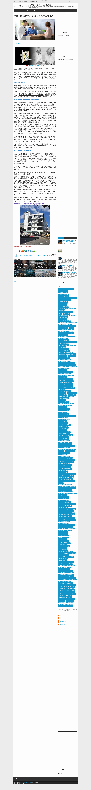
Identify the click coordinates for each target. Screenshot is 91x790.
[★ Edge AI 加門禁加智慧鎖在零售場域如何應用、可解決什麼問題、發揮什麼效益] (60, 243)
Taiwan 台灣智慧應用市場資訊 (63, 549)
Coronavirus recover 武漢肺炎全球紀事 (64, 359)
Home (16, 10)
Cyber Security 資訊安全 (62, 361)
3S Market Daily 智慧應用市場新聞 (64, 296)
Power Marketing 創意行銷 (63, 463)
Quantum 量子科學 (61, 475)
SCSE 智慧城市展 (61, 482)
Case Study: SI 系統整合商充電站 (64, 343)
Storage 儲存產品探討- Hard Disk (64, 535)
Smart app (60, 489)
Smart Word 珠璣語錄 (69, 526)
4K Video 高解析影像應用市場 (63, 301)
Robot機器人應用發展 (69, 479)
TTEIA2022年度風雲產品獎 (63, 560)
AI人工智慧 (60, 313)
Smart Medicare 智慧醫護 (62, 514)
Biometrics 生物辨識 (70, 329)
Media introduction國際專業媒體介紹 (64, 440)
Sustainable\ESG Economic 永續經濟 (64, 546)
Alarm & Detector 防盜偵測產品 (63, 315)
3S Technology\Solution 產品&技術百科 (64, 299)
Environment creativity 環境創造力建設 (64, 373)
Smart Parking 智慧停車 (68, 516)
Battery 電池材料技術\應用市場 (63, 327)
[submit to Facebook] (19, 251)
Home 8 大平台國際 (62, 389)
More (75, 1)
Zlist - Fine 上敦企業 (62, 597)
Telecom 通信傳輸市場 (72, 553)
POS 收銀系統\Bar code (62, 461)
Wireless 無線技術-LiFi (70, 572)
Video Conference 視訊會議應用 (68, 563)
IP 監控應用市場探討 (70, 403)
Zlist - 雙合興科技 (61, 593)
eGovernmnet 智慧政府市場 (72, 366)
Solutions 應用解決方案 (62, 528)
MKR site (25, 783)
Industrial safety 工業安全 (72, 394)
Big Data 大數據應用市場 (62, 329)
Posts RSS (70, 782)
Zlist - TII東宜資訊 (61, 604)
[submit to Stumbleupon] (25, 251)
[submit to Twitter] (21, 251)
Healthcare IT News (17, 43)
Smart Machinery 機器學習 (71, 512)
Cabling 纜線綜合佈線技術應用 (63, 336)
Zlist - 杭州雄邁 (66, 586)
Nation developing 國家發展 (65, 447)
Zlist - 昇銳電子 (61, 586)
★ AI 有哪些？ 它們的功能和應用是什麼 (68, 265)
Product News (69, 465)
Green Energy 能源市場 (62, 387)
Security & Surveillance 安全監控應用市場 (65, 484)
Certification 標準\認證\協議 (63, 345)
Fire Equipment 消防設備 (70, 380)
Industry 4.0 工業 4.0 (62, 396)
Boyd (66, 331)
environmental (72, 375)
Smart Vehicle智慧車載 (62, 526)
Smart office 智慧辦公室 (71, 514)
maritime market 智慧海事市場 (63, 417)
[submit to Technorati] (34, 251)
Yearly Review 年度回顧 (62, 579)
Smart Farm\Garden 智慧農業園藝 (64, 500)
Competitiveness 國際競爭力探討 (71, 354)
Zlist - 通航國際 (72, 590)
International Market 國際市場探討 (64, 401)
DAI (67, 361)
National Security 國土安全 (63, 449)
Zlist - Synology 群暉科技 (70, 602)
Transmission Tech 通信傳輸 (63, 558)
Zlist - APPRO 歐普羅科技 (68, 595)
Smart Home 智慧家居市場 (67, 505)
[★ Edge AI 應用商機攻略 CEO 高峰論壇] (60, 252)
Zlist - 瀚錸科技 (73, 593)
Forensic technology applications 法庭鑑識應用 (66, 384)
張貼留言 (15, 281)
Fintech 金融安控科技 (62, 380)
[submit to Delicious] (28, 251)
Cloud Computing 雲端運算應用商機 (64, 350)
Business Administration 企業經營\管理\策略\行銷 (66, 333)
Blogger (71, 610)
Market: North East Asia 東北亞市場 (64, 433)
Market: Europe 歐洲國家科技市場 (64, 428)
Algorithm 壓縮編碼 (72, 315)
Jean (60, 617)
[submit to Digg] (26, 251)
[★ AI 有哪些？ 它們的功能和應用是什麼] (60, 268)
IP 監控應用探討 (61, 405)
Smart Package (61, 516)
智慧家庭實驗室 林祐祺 (63, 621)
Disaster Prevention (73, 364)
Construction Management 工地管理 (64, 357)
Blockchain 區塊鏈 (61, 331)
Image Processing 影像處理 (63, 394)
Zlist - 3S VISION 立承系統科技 (71, 579)
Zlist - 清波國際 (66, 590)
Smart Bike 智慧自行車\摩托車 (67, 489)
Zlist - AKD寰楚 (61, 595)
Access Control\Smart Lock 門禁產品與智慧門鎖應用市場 (67, 308)
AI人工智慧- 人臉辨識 (66, 313)
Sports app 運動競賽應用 (70, 528)
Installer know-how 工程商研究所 (63, 398)
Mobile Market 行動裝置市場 (63, 445)
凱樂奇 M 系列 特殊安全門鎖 (37, 65)
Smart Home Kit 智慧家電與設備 (63, 509)
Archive (23, 10)
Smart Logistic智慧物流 (62, 512)
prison (69, 463)
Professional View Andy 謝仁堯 (63, 470)
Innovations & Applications (70, 396)
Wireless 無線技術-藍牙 (62, 572)
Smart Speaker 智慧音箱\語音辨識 (64, 523)
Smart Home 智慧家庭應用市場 (63, 507)
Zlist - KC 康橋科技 (68, 597)
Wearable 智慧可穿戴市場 (62, 570)
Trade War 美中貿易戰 (62, 556)
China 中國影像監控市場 (62, 347)
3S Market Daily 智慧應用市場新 (63, 294)
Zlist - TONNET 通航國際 (69, 604)
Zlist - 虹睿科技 (66, 588)
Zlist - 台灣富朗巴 (61, 583)
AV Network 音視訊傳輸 (62, 322)
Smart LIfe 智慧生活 (72, 509)
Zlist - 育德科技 (72, 586)
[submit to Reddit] (32, 251)
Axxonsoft (69, 324)
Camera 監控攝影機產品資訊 (63, 338)
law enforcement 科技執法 (62, 412)
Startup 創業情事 (61, 530)
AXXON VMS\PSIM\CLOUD (63, 324)
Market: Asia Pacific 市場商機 (63, 426)
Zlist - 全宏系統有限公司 (68, 583)
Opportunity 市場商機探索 (62, 454)
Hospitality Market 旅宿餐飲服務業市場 (64, 391)
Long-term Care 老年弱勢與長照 (63, 414)
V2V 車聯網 (60, 563)
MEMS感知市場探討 (62, 442)
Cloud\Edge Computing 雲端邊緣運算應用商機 (65, 352)
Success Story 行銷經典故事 (63, 542)
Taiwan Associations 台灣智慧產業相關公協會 (65, 551)
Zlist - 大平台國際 (61, 581)
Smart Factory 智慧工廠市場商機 (64, 498)
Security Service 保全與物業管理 (63, 486)
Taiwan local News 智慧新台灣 (63, 553)
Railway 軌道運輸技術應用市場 (63, 477)
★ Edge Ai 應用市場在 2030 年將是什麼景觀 (69, 272)
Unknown (61, 618)
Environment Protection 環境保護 (63, 375)
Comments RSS (75, 782)
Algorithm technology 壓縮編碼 (63, 317)
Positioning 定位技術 (70, 461)
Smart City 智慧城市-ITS (72, 493)
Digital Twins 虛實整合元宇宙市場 (64, 364)
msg (59, 447)
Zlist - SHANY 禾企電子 (69, 600)
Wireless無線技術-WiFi (70, 576)
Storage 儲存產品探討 (68, 530)
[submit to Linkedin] (30, 251)
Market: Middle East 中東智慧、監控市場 (65, 431)
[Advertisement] (66, 46)
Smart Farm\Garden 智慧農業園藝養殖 (64, 502)
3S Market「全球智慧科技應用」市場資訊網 (32, 5)
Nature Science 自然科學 (71, 449)
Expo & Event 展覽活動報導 (63, 377)
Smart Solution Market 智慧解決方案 (64, 521)
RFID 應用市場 (71, 477)
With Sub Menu (35, 10)
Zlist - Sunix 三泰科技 (62, 602)
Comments (29, 10)
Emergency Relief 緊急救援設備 (63, 368)
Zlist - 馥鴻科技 (67, 593)
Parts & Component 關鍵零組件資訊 (64, 456)
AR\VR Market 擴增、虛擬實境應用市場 (65, 320)
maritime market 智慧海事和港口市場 (64, 419)
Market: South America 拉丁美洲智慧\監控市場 (66, 435)
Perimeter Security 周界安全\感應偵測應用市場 (66, 458)
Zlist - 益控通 (72, 588)
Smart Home (60, 505)
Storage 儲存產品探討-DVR (63, 539)
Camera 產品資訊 (71, 336)
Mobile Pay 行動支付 (71, 445)
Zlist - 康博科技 (61, 590)
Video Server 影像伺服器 (62, 565)
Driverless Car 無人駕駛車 (63, 366)
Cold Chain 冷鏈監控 (62, 354)
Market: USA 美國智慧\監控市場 (63, 438)
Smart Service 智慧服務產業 (71, 519)
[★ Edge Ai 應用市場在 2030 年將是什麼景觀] (60, 275)
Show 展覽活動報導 (73, 486)
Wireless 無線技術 (70, 570)
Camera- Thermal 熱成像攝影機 (63, 340)
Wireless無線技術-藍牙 (62, 576)
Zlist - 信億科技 (61, 588)
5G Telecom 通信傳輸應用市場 (63, 303)
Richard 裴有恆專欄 (62, 479)
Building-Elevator (70, 331)
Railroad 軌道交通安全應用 (69, 475)
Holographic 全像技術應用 (71, 387)
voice (59, 567)
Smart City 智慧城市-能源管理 (63, 493)
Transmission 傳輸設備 (69, 556)
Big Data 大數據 (71, 327)
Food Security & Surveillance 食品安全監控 (65, 382)
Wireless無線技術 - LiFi (70, 574)
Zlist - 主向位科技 (67, 581)
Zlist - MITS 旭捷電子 (62, 600)
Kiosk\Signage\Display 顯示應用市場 (64, 408)
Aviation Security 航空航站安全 (71, 322)
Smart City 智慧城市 (70, 491)
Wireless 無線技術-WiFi (62, 574)
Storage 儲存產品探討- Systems (63, 537)
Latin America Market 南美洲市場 (63, 410)
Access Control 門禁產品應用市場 (64, 306)
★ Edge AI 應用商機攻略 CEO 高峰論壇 (68, 249)
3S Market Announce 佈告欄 (63, 292)
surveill (69, 542)
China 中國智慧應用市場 (71, 345)
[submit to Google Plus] (23, 251)
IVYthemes (21, 783)
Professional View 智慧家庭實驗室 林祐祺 (65, 468)
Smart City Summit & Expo (62, 495)
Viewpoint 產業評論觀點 (70, 565)
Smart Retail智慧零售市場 (62, 519)
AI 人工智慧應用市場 (62, 310)
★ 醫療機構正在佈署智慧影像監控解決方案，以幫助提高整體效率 (34, 16)
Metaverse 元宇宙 (68, 442)
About (69, 1)
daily (70, 361)
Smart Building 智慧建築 (62, 491)
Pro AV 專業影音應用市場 (62, 465)
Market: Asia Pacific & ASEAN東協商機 (64, 424)
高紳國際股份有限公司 (63, 624)
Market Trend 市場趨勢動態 (63, 421)
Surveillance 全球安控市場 (62, 544)
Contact (72, 1)
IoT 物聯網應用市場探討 (62, 403)
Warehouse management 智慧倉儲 (66, 567)
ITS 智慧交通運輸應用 (68, 405)
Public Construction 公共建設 (63, 472)
